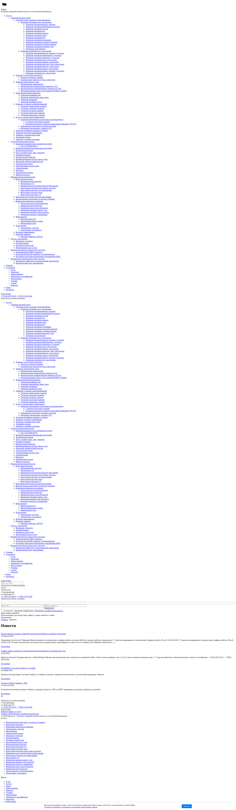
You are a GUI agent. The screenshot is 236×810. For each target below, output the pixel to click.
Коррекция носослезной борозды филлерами (39, 186)
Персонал (15, 272)
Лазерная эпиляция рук (35, 31)
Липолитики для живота (31, 230)
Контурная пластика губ (31, 195)
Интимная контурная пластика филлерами (33, 197)
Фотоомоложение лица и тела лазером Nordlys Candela (43, 91)
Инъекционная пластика (31, 181)
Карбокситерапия (23, 155)
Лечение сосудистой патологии (29, 75)
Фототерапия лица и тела (26, 248)
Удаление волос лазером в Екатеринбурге (33, 20)
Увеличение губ (27, 184)
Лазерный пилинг (23, 137)
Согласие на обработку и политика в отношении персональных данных (70, 807)
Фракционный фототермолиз (28, 93)
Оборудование (17, 274)
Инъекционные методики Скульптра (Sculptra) (35, 199)
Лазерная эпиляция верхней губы (40, 47)
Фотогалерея (16, 279)
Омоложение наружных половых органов (38, 126)
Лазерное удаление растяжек (28, 139)
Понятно (187, 806)
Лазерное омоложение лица (27, 82)
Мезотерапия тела (28, 219)
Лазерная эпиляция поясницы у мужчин (42, 58)
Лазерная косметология (20, 18)
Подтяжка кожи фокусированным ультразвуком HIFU (38, 257)
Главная (9, 265)
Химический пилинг (24, 150)
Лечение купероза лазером (32, 77)
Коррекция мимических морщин (29, 201)
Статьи (14, 283)
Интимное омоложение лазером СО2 (36, 128)
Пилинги (19, 170)
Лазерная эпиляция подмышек (38, 40)
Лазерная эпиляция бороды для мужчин (42, 66)
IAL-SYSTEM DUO (29, 146)
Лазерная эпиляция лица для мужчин (41, 60)
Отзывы (14, 281)
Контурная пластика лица (31, 192)
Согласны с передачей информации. (33, 611)
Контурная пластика (24, 179)
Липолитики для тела (30, 228)
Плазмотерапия (22, 243)
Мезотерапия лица (28, 223)
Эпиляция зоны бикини (36, 49)
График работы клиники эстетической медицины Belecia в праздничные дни (33, 651)
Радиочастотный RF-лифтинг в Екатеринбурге (35, 254)
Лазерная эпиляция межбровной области (43, 27)
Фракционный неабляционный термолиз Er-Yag (41, 89)
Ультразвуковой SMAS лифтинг (29, 252)
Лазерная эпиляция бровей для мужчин (42, 62)
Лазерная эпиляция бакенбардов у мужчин (43, 55)
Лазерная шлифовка (29, 100)
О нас (13, 270)
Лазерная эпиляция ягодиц (37, 29)
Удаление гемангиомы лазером (34, 106)
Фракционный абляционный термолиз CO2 (39, 86)
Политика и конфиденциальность (49, 611)
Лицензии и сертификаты (21, 276)
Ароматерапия (22, 168)
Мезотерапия (21, 217)
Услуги (9, 16)
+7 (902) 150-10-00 (24, 296)
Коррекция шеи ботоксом (31, 206)
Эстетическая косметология (22, 142)
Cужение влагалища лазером (38, 122)
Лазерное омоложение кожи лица (35, 97)
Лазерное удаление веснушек (28, 135)
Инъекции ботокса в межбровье (34, 215)
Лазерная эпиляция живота (37, 33)
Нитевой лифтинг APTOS (32, 237)
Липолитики (21, 226)
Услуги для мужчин (19, 239)
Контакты (10, 290)
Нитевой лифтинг (23, 234)
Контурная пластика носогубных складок (38, 188)
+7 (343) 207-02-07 (8, 296)
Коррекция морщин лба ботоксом (35, 212)
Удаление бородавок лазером (33, 115)
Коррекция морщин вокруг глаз (34, 210)
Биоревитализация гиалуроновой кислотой (34, 144)
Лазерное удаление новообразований (31, 104)
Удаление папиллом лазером (32, 113)
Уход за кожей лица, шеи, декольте (30, 153)
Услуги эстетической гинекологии (30, 117)
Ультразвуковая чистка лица (27, 166)
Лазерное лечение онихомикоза (29, 133)
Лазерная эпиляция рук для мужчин (41, 73)
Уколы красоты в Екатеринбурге (34, 203)
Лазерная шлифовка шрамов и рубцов (32, 131)
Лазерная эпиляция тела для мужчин (36, 51)
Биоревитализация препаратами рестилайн (34, 148)
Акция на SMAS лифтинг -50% (14, 683)
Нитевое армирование (25, 232)
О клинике (10, 268)
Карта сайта (11, 801)
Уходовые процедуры (25, 245)
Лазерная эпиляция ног (35, 38)
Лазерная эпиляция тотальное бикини (41, 42)
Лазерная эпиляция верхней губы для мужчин (45, 64)
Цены (8, 287)
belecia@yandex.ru (8, 712)
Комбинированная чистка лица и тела (32, 159)
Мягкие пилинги (23, 175)
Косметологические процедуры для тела (28, 259)
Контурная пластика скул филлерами (36, 190)
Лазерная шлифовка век (31, 95)
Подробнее (5, 646)
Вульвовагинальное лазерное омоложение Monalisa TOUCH (51, 124)
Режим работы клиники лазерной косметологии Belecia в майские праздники (33, 634)
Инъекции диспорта (24, 241)
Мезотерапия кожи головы (32, 221)
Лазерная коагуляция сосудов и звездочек (38, 80)
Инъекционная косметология (23, 177)
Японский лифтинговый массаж (29, 161)
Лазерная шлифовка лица (31, 102)
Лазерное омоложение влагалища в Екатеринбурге (42, 119)
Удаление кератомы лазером (32, 108)
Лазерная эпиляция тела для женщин (36, 22)
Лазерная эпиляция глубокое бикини (41, 44)
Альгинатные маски (24, 164)
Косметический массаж (25, 157)
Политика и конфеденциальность (25, 714)
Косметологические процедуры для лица (28, 250)
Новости (14, 285)
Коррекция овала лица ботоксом (34, 208)
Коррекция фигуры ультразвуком (29, 263)
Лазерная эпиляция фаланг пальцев (40, 24)
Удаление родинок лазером (32, 111)
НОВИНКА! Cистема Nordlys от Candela (18, 668)
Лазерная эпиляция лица (36, 36)
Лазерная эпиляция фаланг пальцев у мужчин (45, 53)
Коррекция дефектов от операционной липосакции (37, 261)
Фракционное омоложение (32, 84)
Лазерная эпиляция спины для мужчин (42, 69)
